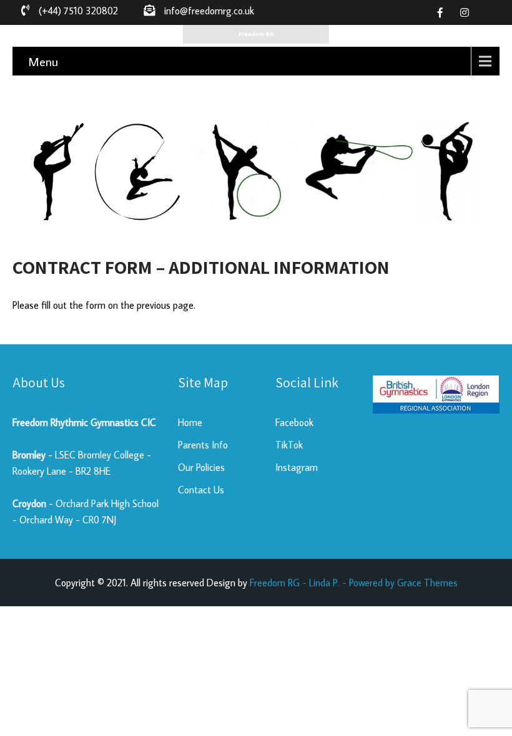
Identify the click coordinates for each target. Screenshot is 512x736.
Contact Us (201, 489)
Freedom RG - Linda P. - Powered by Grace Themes (354, 582)
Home (190, 422)
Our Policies (201, 467)
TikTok (289, 444)
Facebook (294, 422)
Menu (43, 61)
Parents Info (203, 444)
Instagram (296, 467)
